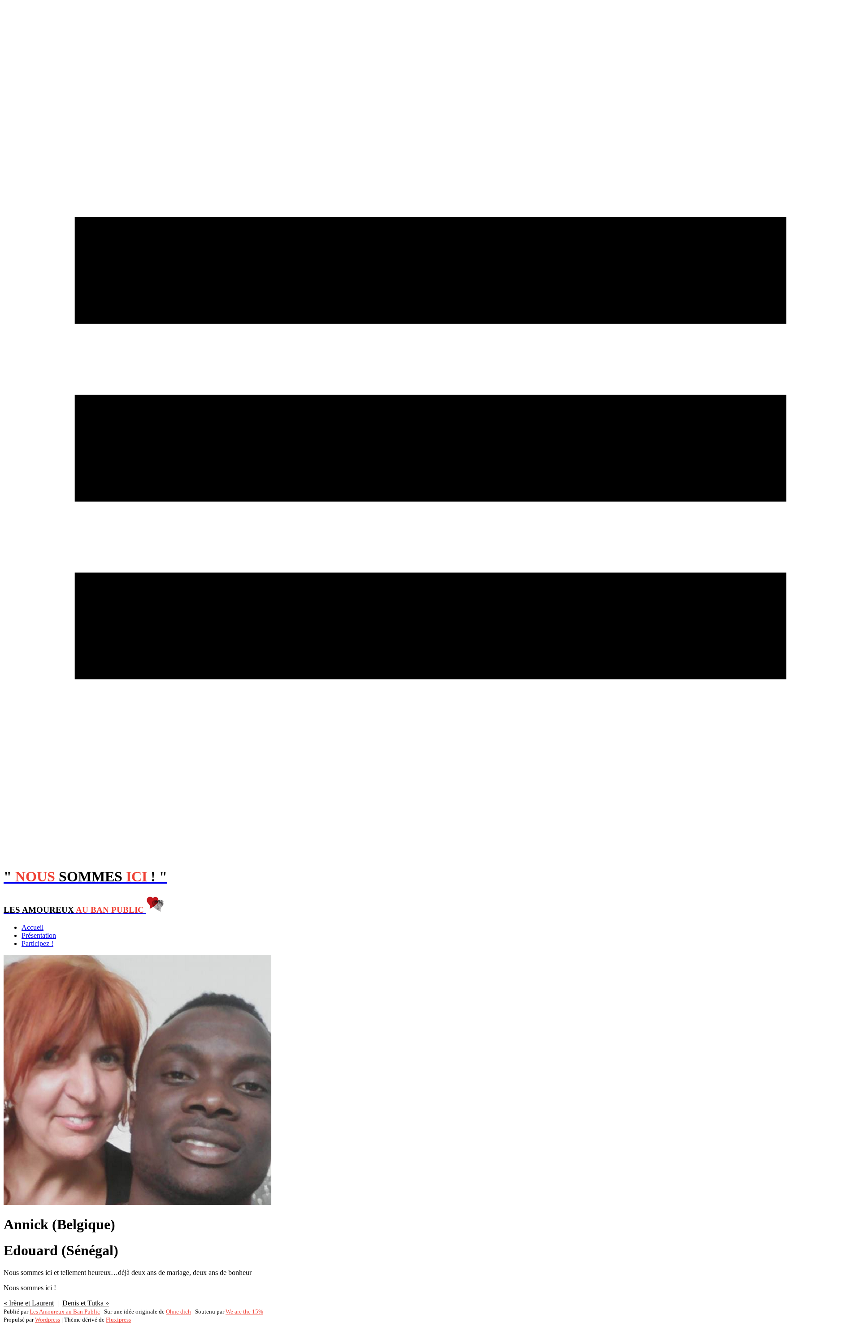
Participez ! (37, 943)
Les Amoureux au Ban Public (65, 1311)
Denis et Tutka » (85, 1303)
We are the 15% (244, 1311)
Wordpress (47, 1319)
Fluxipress (118, 1319)
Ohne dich (178, 1311)
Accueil (32, 927)
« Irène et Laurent (29, 1303)
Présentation (39, 935)
